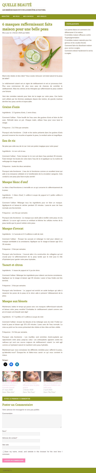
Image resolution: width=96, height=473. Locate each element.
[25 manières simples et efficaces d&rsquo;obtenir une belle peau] (53, 376)
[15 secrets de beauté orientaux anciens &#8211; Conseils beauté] (11, 376)
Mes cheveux (28, 16)
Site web (5, 445)
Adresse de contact (9, 438)
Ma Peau (16, 16)
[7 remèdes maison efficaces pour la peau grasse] (32, 376)
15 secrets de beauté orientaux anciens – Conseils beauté (10, 385)
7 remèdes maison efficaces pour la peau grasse (31, 385)
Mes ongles (41, 16)
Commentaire (7, 413)
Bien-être (5, 16)
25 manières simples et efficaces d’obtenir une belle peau (52, 385)
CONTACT (7, 470)
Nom (4, 431)
